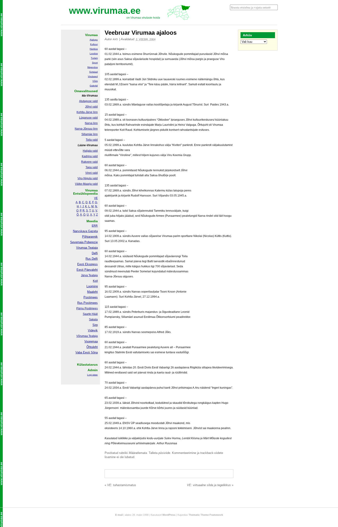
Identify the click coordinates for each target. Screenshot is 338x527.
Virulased (93, 76)
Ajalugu (94, 39)
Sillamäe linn (89, 134)
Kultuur (94, 44)
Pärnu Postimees (87, 308)
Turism (94, 58)
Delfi (95, 253)
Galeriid (94, 85)
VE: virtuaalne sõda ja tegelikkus (210, 485)
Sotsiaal (93, 72)
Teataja (93, 336)
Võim (95, 81)
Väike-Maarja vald (86, 183)
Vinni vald (91, 172)
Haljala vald (90, 150)
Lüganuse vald (88, 117)
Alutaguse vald (88, 101)
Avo (115, 39)
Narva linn (91, 123)
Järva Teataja (89, 275)
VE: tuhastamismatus (120, 485)
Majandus (92, 67)
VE (96, 198)
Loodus (94, 53)
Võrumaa (82, 336)
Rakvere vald (89, 161)
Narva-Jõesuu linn (86, 128)
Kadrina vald (90, 156)
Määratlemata (138, 453)
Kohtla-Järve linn (87, 112)
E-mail (119, 514)
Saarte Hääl (90, 314)
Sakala (93, 319)
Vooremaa (91, 341)
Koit (95, 280)
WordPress (168, 514)
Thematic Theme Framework (206, 514)
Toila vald (92, 139)
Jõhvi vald (91, 106)
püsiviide (164, 453)
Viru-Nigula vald (87, 178)
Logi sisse (92, 374)
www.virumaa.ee (104, 11)
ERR (95, 225)
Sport (95, 62)
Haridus (94, 49)
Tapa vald (92, 167)
